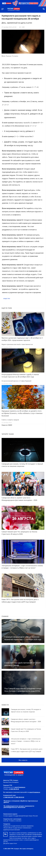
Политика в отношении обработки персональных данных (21, 801)
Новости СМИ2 (7, 425)
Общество (6, 298)
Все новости (23, 760)
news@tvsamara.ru (19, 787)
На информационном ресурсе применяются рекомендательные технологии (19, 806)
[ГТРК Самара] (13, 9)
